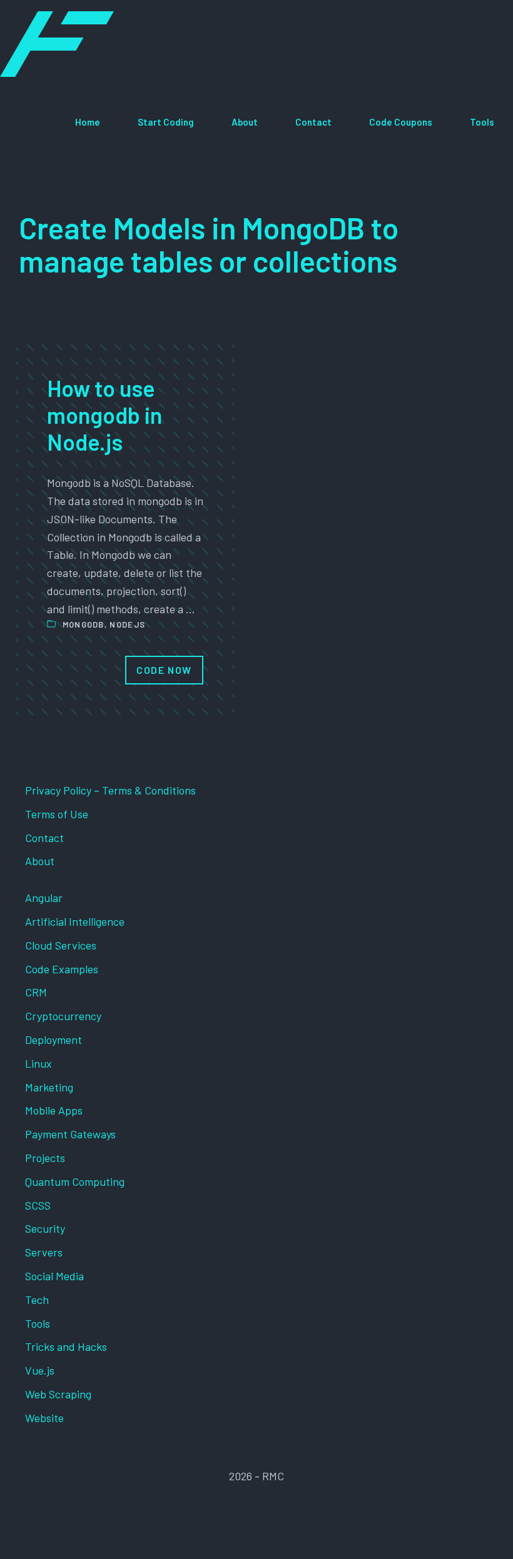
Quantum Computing (74, 1181)
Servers (44, 1252)
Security (45, 1228)
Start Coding (166, 122)
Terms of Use (56, 814)
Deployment (53, 1039)
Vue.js (39, 1370)
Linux (38, 1063)
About (244, 122)
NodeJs (127, 624)
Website (44, 1418)
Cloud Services (60, 945)
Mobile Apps (54, 1110)
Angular (44, 898)
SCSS (38, 1205)
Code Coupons (400, 122)
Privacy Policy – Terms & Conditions (110, 790)
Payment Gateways (70, 1134)
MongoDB (83, 624)
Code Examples (61, 969)
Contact (313, 122)
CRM (36, 992)
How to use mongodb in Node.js (104, 414)
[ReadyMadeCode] (57, 44)
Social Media (54, 1276)
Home (87, 122)
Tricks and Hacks (66, 1346)
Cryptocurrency (63, 1016)
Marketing (49, 1087)
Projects (45, 1158)
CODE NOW (164, 670)
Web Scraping (58, 1394)
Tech (37, 1299)
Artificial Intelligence (74, 921)
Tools (482, 122)
